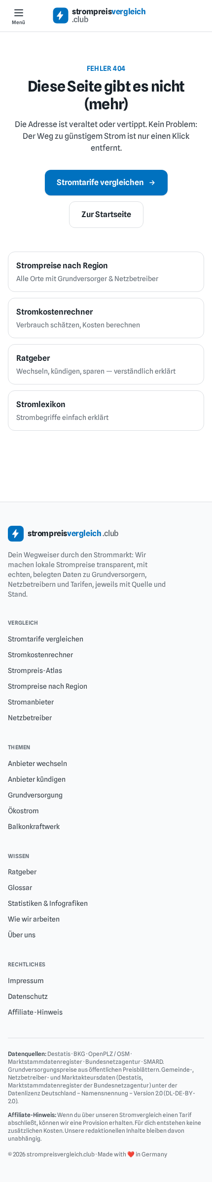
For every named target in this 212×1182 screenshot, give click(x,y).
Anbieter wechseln (37, 763)
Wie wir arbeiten (34, 919)
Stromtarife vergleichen (100, 182)
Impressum (26, 981)
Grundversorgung (35, 795)
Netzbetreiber (30, 718)
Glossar (20, 888)
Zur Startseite (106, 214)
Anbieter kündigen (37, 779)
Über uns (21, 935)
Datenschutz (28, 996)
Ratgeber (22, 872)
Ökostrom (23, 811)
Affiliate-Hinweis (35, 1012)
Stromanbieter (31, 702)
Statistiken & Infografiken (48, 903)
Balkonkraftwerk (34, 827)
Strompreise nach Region (47, 686)
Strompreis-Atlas (35, 670)
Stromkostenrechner (40, 655)
